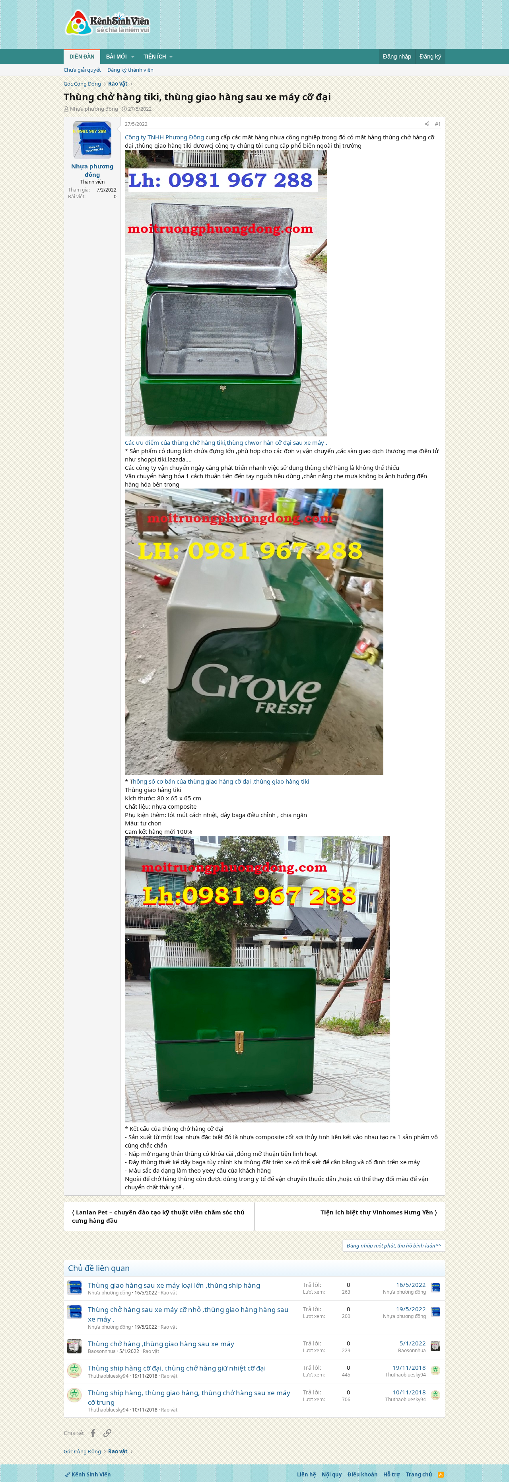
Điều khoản (363, 1474)
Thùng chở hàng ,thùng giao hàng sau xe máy (161, 1343)
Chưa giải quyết (82, 69)
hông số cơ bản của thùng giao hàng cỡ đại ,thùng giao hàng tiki (221, 781)
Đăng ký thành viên (130, 69)
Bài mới (116, 57)
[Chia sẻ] (427, 124)
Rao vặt (169, 1292)
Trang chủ (419, 1474)
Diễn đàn (82, 57)
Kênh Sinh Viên (90, 1474)
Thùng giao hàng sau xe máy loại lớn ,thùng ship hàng (174, 1285)
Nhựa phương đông (94, 108)
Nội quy (332, 1474)
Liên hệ (306, 1474)
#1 (438, 124)
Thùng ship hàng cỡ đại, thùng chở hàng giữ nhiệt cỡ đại (177, 1368)
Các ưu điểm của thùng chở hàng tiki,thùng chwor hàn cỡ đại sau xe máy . (226, 442)
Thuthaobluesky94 (108, 1376)
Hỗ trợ (391, 1474)
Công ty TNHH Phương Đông (165, 137)
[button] (133, 57)
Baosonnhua (102, 1351)
